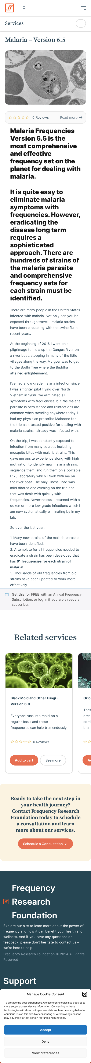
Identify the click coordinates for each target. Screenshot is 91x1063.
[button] (85, 994)
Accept (45, 1030)
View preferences (45, 1053)
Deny (45, 1041)
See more (53, 760)
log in (42, 599)
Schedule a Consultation (43, 844)
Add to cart (24, 760)
